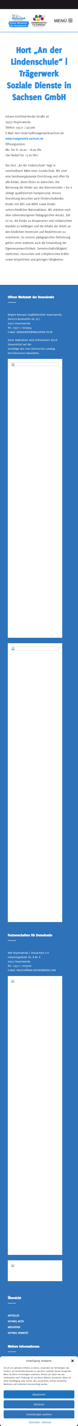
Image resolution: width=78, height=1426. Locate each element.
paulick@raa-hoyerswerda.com (36, 970)
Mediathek (14, 1327)
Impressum (46, 1422)
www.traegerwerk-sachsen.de (24, 138)
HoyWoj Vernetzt (18, 1332)
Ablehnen (39, 1404)
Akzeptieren (39, 1394)
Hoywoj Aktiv (16, 1321)
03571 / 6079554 (22, 327)
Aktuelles (13, 1315)
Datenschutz (34, 1422)
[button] (72, 1361)
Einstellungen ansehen (39, 1414)
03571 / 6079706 (22, 965)
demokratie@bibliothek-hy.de (35, 332)
